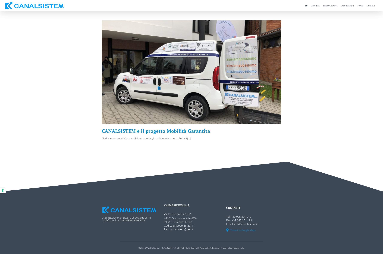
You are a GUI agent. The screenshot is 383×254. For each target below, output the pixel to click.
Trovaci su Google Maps (242, 230)
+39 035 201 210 (240, 216)
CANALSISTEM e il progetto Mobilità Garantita (156, 131)
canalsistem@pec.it (181, 229)
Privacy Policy (226, 248)
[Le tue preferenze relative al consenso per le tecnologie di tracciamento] (3, 190)
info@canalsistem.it (246, 224)
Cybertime (214, 248)
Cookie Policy (239, 248)
